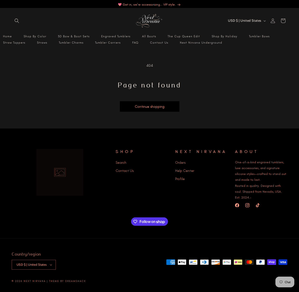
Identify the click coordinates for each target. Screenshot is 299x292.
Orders (180, 162)
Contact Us (125, 170)
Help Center (184, 170)
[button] (17, 21)
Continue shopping (149, 106)
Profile (180, 179)
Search (121, 162)
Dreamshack (75, 281)
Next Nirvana (35, 281)
